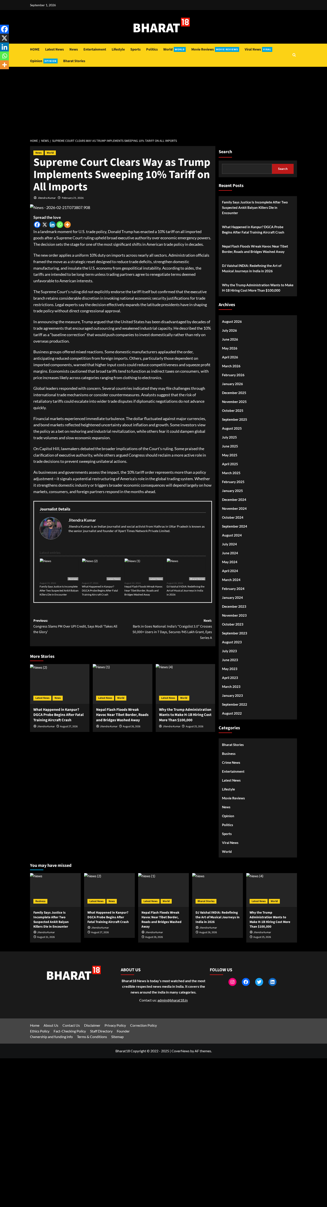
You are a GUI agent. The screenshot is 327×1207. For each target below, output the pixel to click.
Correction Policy (143, 1025)
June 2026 (230, 339)
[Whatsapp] (60, 224)
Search (225, 152)
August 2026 (232, 321)
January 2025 (232, 491)
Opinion (43, 61)
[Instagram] (97, 540)
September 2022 (234, 704)
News (73, 49)
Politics (152, 49)
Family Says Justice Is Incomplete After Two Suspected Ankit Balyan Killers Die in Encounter (59, 590)
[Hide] (2, 73)
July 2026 (229, 330)
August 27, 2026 (69, 726)
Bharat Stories (74, 61)
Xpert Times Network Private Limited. (144, 531)
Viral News (258, 49)
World (174, 49)
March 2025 (231, 473)
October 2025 (232, 410)
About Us (51, 1025)
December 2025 (234, 393)
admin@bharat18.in (172, 1000)
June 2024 (230, 553)
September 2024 (234, 526)
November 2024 (234, 508)
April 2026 (230, 357)
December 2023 (234, 606)
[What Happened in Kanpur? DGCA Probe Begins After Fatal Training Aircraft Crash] (59, 684)
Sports (135, 49)
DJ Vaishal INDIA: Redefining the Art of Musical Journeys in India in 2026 (185, 590)
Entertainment (94, 49)
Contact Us (71, 1025)
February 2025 (233, 482)
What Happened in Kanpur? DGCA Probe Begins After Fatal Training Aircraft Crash (100, 590)
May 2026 (229, 348)
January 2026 (232, 384)
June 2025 (230, 446)
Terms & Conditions (92, 1036)
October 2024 (232, 517)
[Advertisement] (163, 100)
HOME (35, 49)
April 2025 (230, 464)
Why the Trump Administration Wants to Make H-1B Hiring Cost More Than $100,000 (257, 287)
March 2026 (231, 366)
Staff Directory (101, 1031)
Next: (172, 629)
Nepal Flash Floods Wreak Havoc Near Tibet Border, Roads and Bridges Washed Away (143, 590)
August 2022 (232, 713)
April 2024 (230, 571)
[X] (44, 224)
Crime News (231, 762)
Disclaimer (92, 1025)
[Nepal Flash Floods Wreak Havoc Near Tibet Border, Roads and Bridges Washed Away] (122, 684)
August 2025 (232, 428)
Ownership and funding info (51, 1036)
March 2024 (231, 580)
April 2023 (230, 678)
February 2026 (233, 375)
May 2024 (229, 562)
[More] (67, 224)
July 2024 (229, 544)
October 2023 (232, 624)
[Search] (294, 55)
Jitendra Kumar (47, 197)
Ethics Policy (39, 1031)
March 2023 (231, 687)
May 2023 (229, 669)
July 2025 (229, 437)
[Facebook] (37, 224)
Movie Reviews (214, 49)
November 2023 (234, 615)
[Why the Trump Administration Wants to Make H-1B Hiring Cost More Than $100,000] (185, 684)
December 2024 (234, 500)
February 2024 (233, 589)
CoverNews (181, 1051)
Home (34, 1025)
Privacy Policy (115, 1025)
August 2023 (232, 642)
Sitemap (117, 1036)
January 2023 (232, 695)
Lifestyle (118, 49)
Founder (123, 1031)
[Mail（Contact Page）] (77, 540)
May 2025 (229, 455)
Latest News (54, 49)
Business (73, 578)
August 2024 (232, 535)
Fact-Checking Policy (70, 1031)
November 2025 (234, 402)
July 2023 (229, 651)
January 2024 (232, 597)
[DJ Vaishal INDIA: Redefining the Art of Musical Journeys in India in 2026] (217, 890)
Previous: (75, 626)
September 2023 (234, 633)
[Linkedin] (52, 224)
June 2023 (230, 660)
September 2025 (234, 419)
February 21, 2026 (73, 197)
